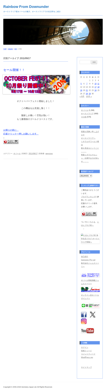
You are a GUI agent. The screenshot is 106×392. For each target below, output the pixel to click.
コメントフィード (88, 354)
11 (98, 84)
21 (87, 90)
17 (95, 87)
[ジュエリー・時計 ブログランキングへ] (89, 215)
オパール (17, 154)
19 (81, 90)
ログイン (84, 347)
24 (95, 90)
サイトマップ (86, 367)
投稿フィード (86, 351)
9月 (15, 49)
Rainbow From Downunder (26, 7)
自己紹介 (84, 257)
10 (95, 84)
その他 (83, 117)
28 (87, 94)
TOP (4, 49)
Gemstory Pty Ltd (88, 260)
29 (90, 94)
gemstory (49, 154)
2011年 (10, 49)
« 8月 (82, 96)
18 (98, 87)
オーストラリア (87, 114)
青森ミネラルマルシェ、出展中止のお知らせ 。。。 (90, 158)
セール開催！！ (14, 70)
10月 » (89, 96)
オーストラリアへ (88, 138)
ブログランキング (88, 197)
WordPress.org (87, 357)
